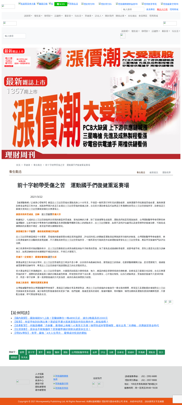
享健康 (27, 164)
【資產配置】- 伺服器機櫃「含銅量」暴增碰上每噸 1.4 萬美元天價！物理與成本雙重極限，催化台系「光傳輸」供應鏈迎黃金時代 (86, 325)
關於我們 (109, 15)
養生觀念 (37, 164)
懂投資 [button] (37, 15)
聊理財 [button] (47, 15)
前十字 (55, 202)
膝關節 (14, 357)
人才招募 (39, 373)
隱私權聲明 (40, 386)
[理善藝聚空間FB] (169, 4)
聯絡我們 (39, 377)
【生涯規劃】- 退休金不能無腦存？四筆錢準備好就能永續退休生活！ (52, 329)
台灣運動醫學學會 (80, 352)
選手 (29, 205)
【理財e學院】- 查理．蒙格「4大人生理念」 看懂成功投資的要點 (50, 332)
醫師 (57, 352)
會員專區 (150, 9)
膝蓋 (49, 352)
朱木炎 (24, 357)
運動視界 (166, 172)
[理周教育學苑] (149, 4)
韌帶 (61, 202)
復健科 (131, 352)
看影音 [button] (68, 15)
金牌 (95, 352)
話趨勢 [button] (57, 15)
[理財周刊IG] (105, 4)
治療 (111, 352)
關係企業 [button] (120, 15)
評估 (103, 352)
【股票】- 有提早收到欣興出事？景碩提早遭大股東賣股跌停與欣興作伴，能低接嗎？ (60, 321)
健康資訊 (153, 172)
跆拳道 (120, 352)
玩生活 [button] (78, 15)
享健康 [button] (88, 15)
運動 (65, 352)
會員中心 (39, 380)
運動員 (152, 352)
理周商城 (174, 9)
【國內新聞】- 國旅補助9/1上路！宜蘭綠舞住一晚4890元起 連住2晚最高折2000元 (60, 318)
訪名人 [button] (98, 15)
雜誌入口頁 (162, 9)
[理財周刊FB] (88, 4)
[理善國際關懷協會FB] (127, 4)
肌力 (161, 352)
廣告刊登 (39, 383)
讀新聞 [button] (27, 15)
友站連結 (132, 15)
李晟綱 (141, 352)
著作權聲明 (40, 389)
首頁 (18, 164)
